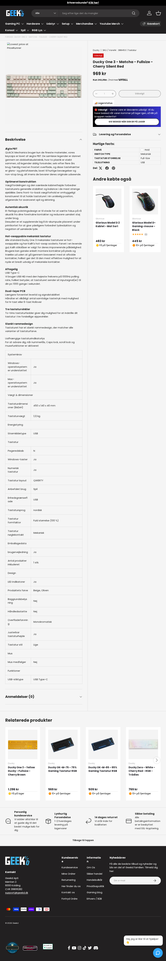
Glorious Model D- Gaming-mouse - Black (144, 226)
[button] (158, 13)
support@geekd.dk (16, 892)
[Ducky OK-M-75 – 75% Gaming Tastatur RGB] (63, 744)
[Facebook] (69, 948)
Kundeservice (70, 867)
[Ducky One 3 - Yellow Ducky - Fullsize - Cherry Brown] (22, 744)
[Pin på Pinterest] (113, 168)
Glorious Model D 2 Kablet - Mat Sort (108, 224)
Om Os (91, 867)
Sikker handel (94, 873)
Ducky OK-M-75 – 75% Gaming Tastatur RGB (62, 769)
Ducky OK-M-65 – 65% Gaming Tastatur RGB (102, 769)
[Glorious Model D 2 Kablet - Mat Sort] (109, 201)
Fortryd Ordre (69, 898)
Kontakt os (68, 892)
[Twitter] (90, 948)
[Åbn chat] (158, 953)
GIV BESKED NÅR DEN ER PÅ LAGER (127, 121)
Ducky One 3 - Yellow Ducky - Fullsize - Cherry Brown (21, 771)
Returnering (69, 880)
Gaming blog (94, 892)
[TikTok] (84, 948)
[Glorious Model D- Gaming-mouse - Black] (145, 201)
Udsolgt (139, 93)
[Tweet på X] (100, 168)
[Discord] (95, 948)
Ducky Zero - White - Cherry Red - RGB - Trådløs (142, 771)
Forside (9, 37)
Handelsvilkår (94, 880)
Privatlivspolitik (95, 886)
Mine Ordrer (68, 873)
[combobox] (85, 13)
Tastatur (132, 50)
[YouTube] (74, 948)
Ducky (96, 50)
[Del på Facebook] (107, 168)
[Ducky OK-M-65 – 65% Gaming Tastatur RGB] (103, 744)
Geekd (15, 923)
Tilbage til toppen (83, 840)
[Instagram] (79, 948)
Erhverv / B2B (94, 898)
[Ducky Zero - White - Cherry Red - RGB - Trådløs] (143, 744)
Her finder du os (71, 886)
